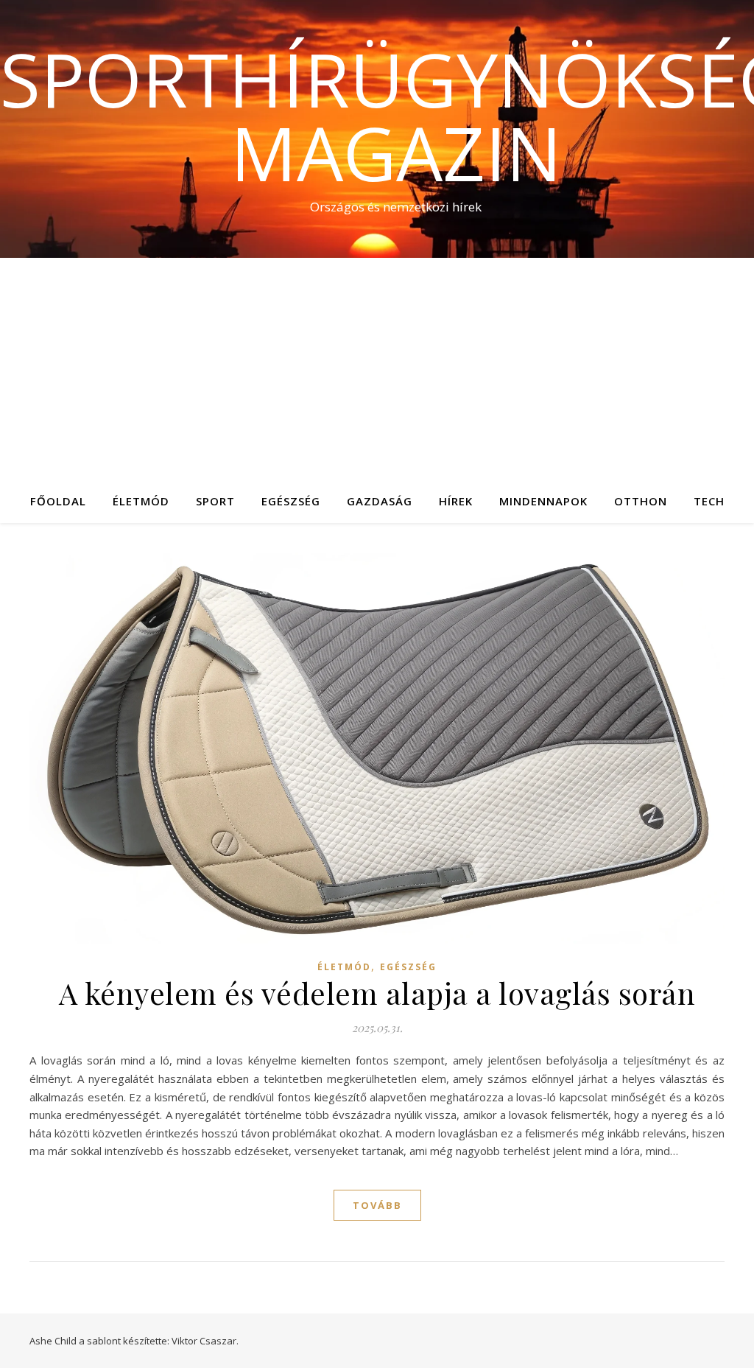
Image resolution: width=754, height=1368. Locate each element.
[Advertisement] (377, 368)
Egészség (290, 501)
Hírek (456, 501)
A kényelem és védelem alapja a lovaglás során (377, 992)
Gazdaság (379, 501)
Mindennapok (543, 501)
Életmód (141, 501)
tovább (377, 1205)
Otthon (640, 501)
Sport (215, 501)
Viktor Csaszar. (205, 1340)
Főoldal (58, 501)
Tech (709, 501)
